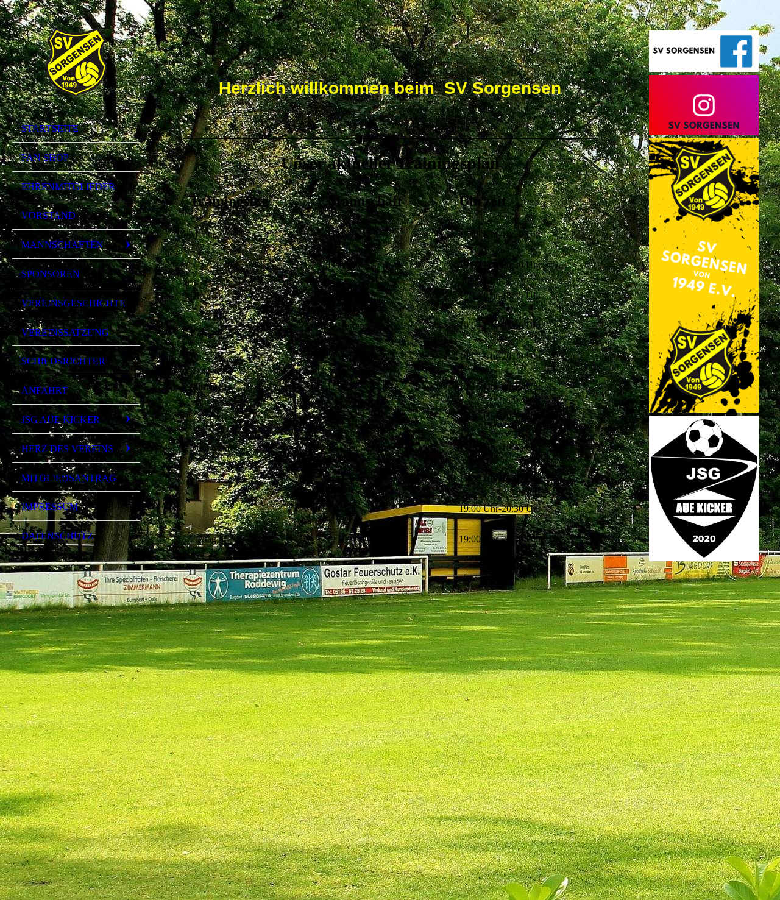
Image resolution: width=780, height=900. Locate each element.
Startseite (50, 128)
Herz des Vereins (67, 449)
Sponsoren (50, 274)
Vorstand (48, 215)
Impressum (49, 506)
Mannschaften (62, 244)
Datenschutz (57, 536)
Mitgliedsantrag (68, 478)
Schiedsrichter (63, 361)
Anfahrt (44, 390)
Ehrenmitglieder (68, 187)
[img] (76, 62)
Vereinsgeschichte (73, 303)
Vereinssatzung (65, 332)
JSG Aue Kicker (60, 419)
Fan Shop (45, 157)
